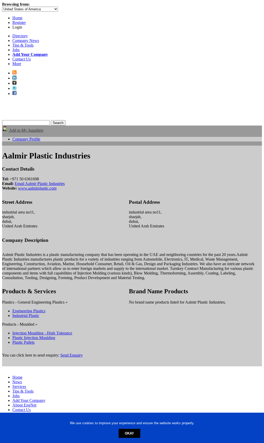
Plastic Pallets (23, 342)
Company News (25, 40)
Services (19, 386)
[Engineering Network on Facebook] (14, 93)
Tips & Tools (23, 45)
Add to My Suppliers (25, 130)
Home (17, 18)
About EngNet (24, 405)
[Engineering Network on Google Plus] (14, 83)
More (16, 63)
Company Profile (26, 139)
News (17, 382)
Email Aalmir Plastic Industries (40, 183)
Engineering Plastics (28, 311)
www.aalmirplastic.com (37, 188)
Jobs (16, 50)
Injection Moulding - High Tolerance (42, 333)
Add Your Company (28, 400)
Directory (20, 36)
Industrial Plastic (25, 315)
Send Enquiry (71, 355)
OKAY (129, 433)
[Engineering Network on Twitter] (14, 88)
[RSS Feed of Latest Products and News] (14, 73)
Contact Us (21, 59)
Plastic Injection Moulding (33, 337)
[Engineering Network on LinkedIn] (14, 78)
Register (19, 22)
